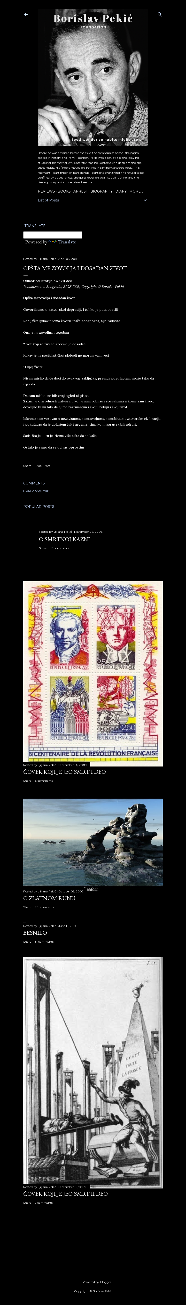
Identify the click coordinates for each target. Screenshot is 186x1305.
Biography (101, 191)
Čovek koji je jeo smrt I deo (64, 771)
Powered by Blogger (97, 1282)
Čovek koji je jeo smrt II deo (65, 1193)
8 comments (44, 780)
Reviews (46, 191)
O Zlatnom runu (49, 898)
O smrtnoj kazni (64, 539)
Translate (67, 242)
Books (64, 191)
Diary (121, 191)
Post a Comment (37, 490)
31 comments (44, 941)
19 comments (60, 548)
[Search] (160, 13)
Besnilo (35, 932)
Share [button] (27, 466)
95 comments (44, 907)
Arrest (80, 191)
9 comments (44, 1202)
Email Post (42, 466)
